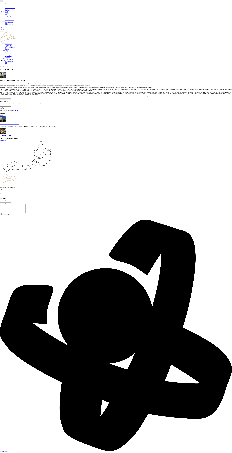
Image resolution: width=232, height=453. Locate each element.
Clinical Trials (5, 18)
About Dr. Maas (5, 3)
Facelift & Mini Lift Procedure (7, 135)
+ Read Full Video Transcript (5, 99)
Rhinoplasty (7, 13)
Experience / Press (8, 4)
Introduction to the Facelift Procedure (9, 124)
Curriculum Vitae (8, 5)
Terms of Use (24, 216)
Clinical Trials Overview (9, 20)
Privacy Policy (16, 110)
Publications (7, 10)
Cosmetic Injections (8, 15)
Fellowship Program (9, 22)
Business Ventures (8, 6)
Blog (6, 25)
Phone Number (3, 198)
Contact (4, 66)
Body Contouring (8, 16)
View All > (2, 115)
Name (1, 193)
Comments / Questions (4, 203)
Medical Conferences (9, 24)
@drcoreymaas (3, 140)
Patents (6, 9)
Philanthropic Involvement (10, 8)
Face (6, 14)
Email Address (3, 196)
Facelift (6, 12)
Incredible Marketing (4, 451)
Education (4, 21)
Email (3, 105)
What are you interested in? (5, 200)
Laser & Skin (7, 17)
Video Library (5, 11)
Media (6, 23)
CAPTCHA (2, 213)
